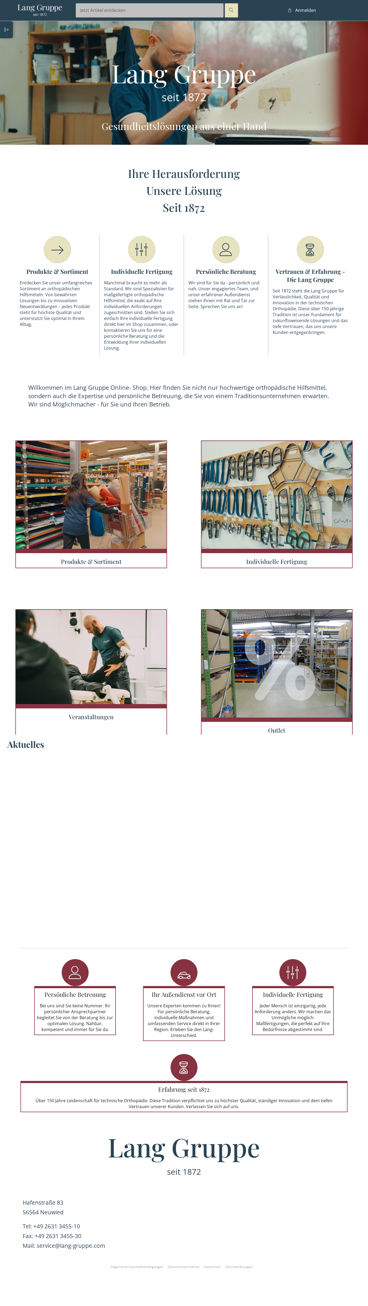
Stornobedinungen (239, 1266)
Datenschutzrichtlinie (183, 1266)
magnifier (231, 10)
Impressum (212, 1266)
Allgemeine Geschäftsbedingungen (137, 1266)
